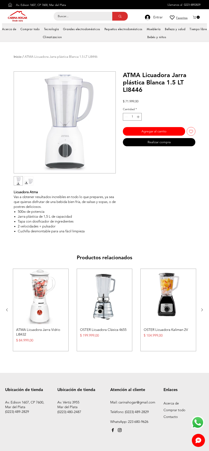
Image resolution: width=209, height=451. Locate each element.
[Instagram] (119, 430)
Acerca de (171, 403)
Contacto (170, 417)
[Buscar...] (120, 16)
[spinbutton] (132, 116)
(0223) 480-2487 (69, 412)
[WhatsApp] (198, 422)
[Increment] (138, 116)
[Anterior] (6, 309)
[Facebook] (112, 430)
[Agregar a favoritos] (191, 131)
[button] (196, 17)
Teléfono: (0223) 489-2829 (130, 412)
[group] (104, 309)
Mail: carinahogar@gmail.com (132, 402)
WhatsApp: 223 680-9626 (129, 422)
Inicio (18, 57)
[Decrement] (126, 116)
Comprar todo (174, 410)
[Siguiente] (202, 309)
